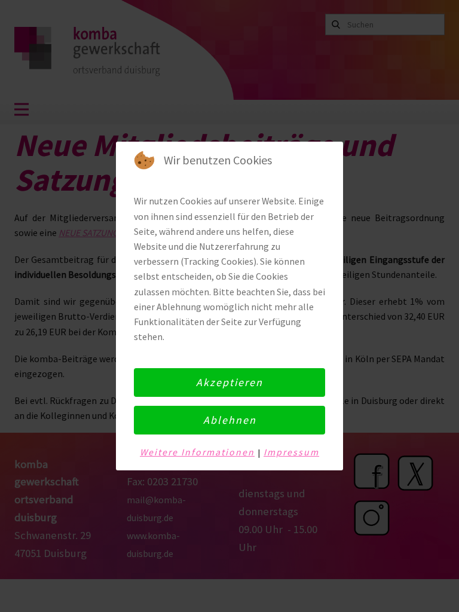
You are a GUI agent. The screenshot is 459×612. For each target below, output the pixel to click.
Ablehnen (229, 420)
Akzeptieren (229, 382)
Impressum (291, 452)
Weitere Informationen (197, 452)
